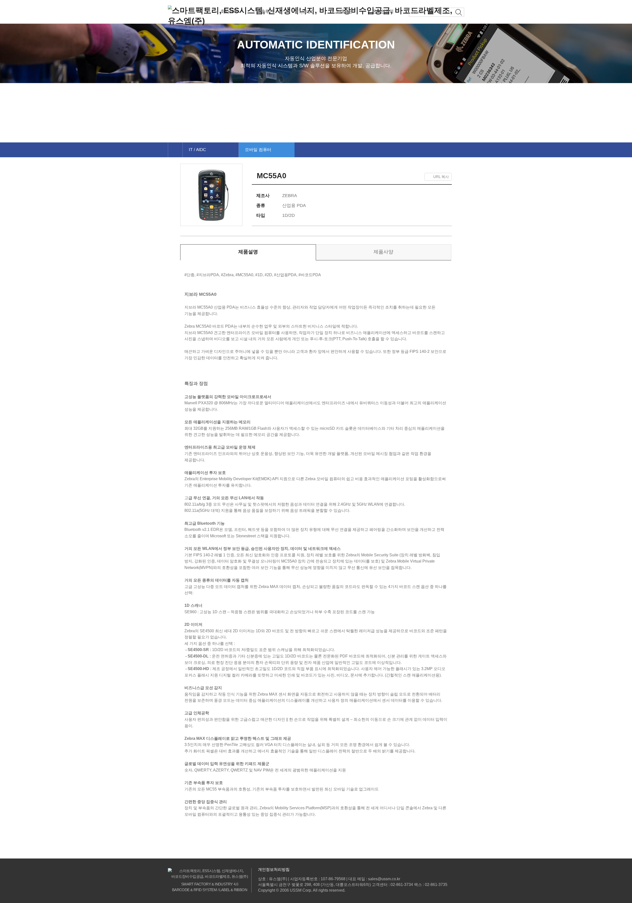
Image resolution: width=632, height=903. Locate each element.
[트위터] (396, 177)
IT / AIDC (197, 149)
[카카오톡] (407, 177)
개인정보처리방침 (274, 869)
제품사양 (383, 251)
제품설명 (248, 251)
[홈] (175, 149)
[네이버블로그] (418, 177)
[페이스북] (386, 177)
